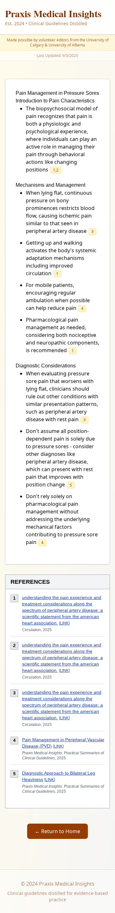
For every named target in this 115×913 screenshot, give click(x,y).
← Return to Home (57, 831)
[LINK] (64, 623)
